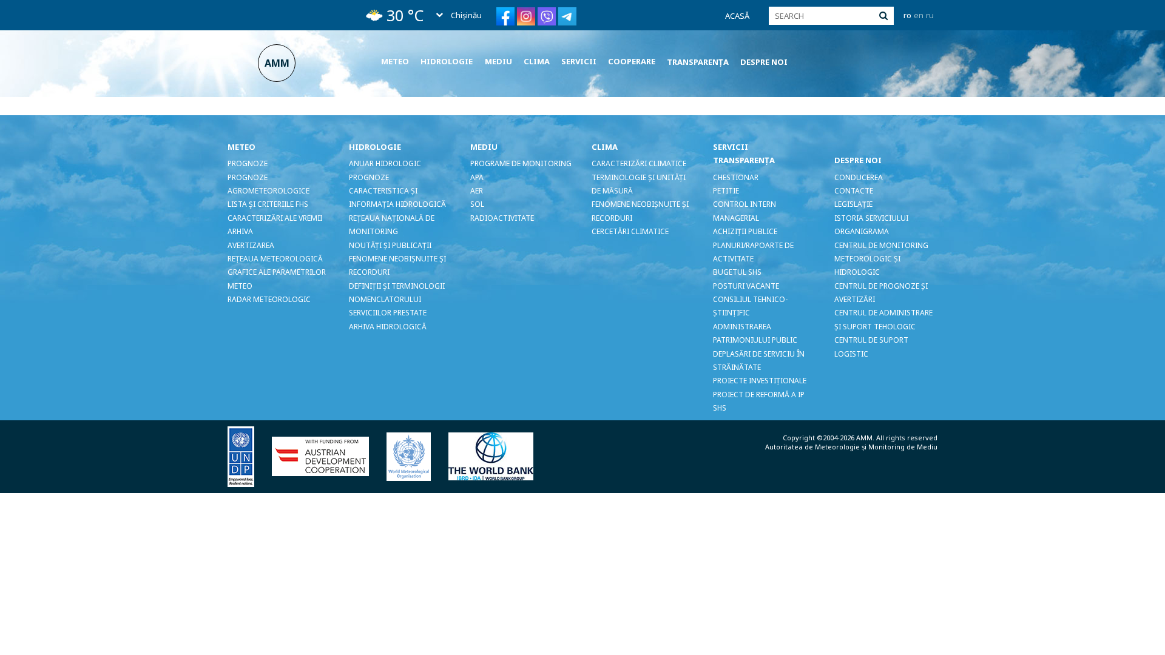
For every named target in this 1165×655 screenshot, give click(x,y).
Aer (476, 191)
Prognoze (248, 163)
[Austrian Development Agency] (328, 455)
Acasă (737, 15)
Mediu (498, 61)
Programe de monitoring (521, 163)
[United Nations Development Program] (248, 455)
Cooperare (631, 61)
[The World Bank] (498, 455)
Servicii (578, 61)
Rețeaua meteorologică (275, 259)
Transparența (698, 61)
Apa (477, 177)
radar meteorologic (269, 299)
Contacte (853, 191)
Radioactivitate (502, 218)
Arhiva (240, 231)
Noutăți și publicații (390, 245)
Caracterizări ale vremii (275, 218)
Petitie (726, 191)
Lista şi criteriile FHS (268, 204)
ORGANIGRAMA (861, 231)
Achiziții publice (745, 231)
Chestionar (735, 177)
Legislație (853, 204)
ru (930, 15)
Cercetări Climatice (630, 231)
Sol (477, 204)
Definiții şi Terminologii (397, 286)
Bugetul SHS (737, 272)
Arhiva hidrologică (388, 326)
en (919, 15)
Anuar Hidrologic (385, 163)
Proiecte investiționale (759, 380)
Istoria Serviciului (871, 218)
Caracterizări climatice (639, 163)
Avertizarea (251, 245)
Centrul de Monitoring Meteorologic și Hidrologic (881, 259)
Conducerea (858, 177)
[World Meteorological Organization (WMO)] (416, 455)
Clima (537, 61)
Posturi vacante (746, 286)
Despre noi (764, 61)
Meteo (395, 61)
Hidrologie (446, 61)
